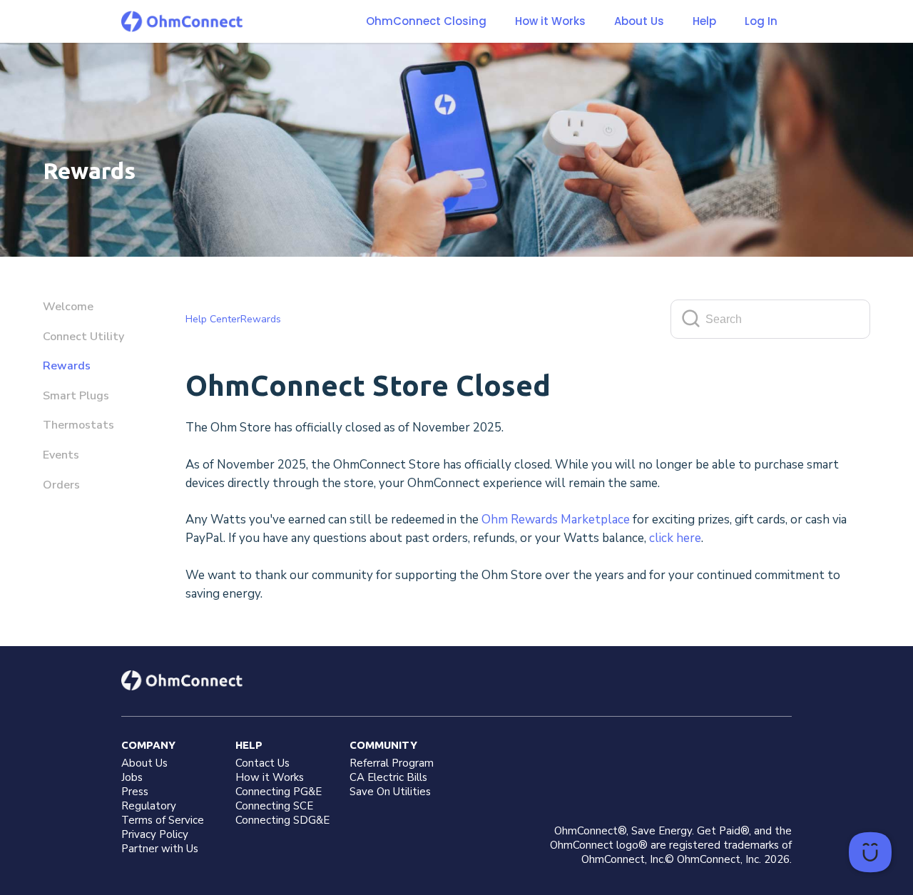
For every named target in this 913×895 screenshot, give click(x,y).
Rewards (67, 366)
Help (704, 21)
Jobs (132, 777)
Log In (761, 21)
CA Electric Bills (388, 777)
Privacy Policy (154, 834)
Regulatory (148, 806)
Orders (61, 485)
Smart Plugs (76, 396)
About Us (639, 21)
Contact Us (262, 763)
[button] (550, 21)
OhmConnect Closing (426, 21)
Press (134, 791)
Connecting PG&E (278, 791)
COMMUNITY (383, 745)
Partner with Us (159, 849)
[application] (870, 852)
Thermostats (78, 425)
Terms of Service (162, 820)
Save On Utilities (390, 791)
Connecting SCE (274, 806)
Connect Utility (83, 336)
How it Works (550, 21)
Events (61, 455)
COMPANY (148, 745)
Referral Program (392, 763)
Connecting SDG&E (282, 820)
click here (675, 538)
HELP (248, 745)
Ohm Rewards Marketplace (555, 519)
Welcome (68, 306)
